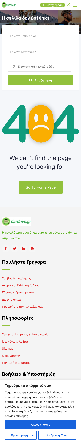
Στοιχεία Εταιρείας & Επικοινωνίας (26, 334)
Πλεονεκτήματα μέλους (18, 292)
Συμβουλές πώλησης (16, 278)
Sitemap (7, 348)
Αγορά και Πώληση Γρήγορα (21, 285)
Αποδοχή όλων (40, 424)
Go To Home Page (41, 187)
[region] (40, 411)
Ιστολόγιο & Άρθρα (15, 341)
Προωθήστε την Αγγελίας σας (22, 306)
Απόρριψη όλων (57, 435)
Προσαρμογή (19, 435)
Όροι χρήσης (11, 356)
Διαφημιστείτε (12, 299)
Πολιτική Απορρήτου (16, 363)
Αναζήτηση (43, 80)
